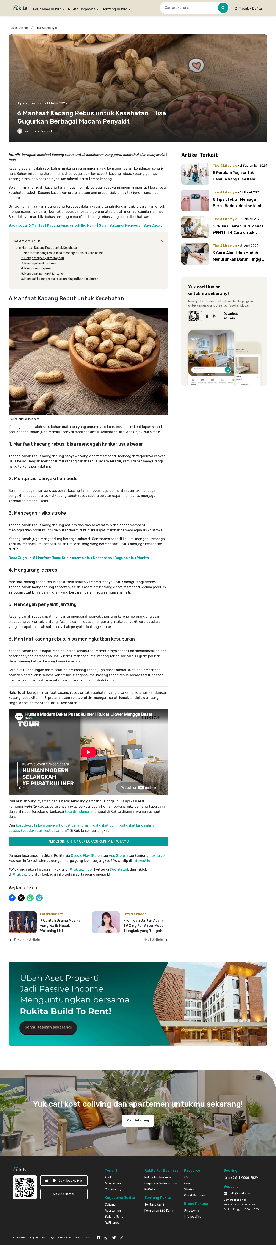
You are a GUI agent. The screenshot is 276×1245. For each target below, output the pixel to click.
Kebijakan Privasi (84, 1237)
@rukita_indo (80, 869)
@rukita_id (119, 869)
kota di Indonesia (79, 812)
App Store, (117, 855)
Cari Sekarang (138, 1120)
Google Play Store (85, 855)
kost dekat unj (55, 830)
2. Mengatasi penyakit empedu (42, 258)
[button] (249, 8)
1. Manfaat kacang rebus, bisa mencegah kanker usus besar (62, 253)
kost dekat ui (31, 830)
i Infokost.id (140, 861)
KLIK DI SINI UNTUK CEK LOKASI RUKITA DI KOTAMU (88, 841)
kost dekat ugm (104, 825)
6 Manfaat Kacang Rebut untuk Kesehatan (48, 248)
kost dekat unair (77, 825)
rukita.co (157, 855)
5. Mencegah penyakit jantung (42, 274)
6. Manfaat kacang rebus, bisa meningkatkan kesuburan (59, 279)
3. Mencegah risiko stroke (38, 263)
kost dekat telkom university (39, 825)
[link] (230, 316)
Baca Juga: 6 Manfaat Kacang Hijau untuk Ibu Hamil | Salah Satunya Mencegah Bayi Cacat (85, 225)
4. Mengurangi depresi (36, 268)
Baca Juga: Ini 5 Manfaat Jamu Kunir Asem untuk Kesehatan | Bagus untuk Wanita (79, 558)
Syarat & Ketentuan (61, 1237)
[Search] (223, 8)
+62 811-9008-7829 (243, 1178)
